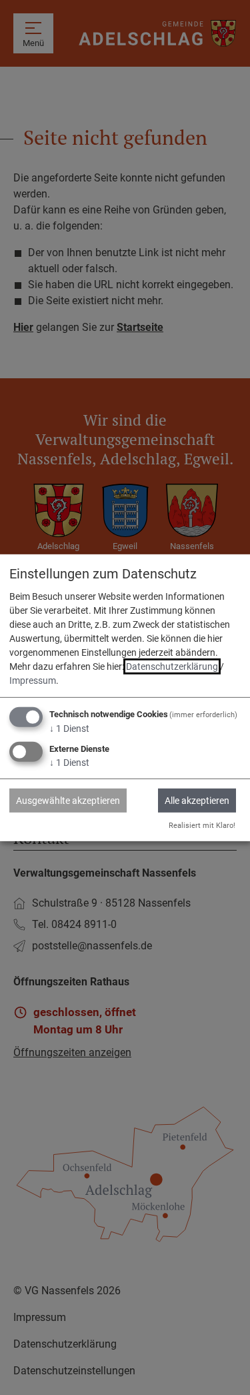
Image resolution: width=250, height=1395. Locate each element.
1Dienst (69, 728)
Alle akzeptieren (197, 800)
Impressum (32, 680)
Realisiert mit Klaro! (202, 825)
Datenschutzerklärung (172, 666)
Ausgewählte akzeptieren (68, 800)
